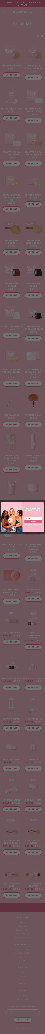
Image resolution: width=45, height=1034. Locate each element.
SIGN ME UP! (33, 521)
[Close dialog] (43, 503)
